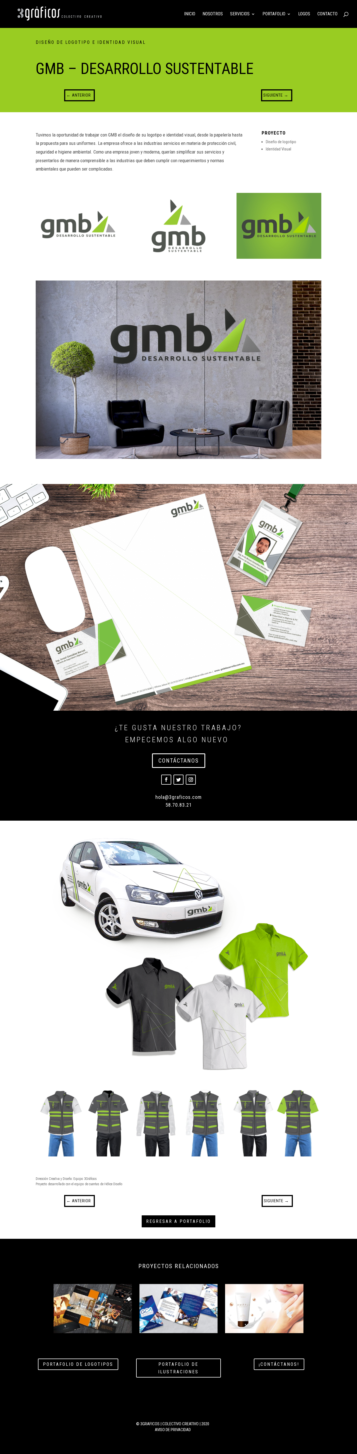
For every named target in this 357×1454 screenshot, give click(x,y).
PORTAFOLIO (273, 14)
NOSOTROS (212, 14)
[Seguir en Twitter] (178, 780)
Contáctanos (178, 760)
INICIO (189, 14)
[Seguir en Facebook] (166, 780)
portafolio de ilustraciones (178, 1368)
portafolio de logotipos (78, 1364)
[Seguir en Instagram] (191, 780)
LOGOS (304, 14)
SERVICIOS (240, 14)
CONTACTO (327, 14)
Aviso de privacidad (173, 1429)
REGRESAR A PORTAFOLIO (178, 1221)
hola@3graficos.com (178, 797)
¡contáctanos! (279, 1364)
